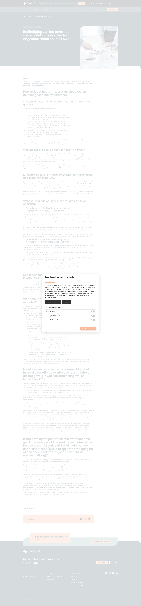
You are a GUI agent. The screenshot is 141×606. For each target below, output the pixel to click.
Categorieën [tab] (49, 281)
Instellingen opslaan (88, 329)
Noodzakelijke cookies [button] (55, 307)
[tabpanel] (70, 303)
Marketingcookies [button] (53, 320)
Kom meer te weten (50, 297)
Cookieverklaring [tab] (61, 281)
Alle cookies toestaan (52, 302)
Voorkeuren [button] (51, 311)
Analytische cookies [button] (54, 316)
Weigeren (66, 302)
